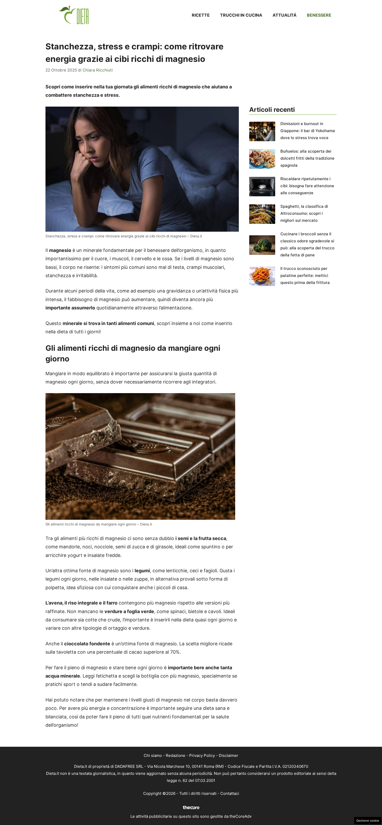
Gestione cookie (367, 820)
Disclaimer (228, 755)
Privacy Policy (202, 755)
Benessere (319, 15)
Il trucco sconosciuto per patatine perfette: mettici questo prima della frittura (305, 275)
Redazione (175, 755)
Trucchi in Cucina (241, 15)
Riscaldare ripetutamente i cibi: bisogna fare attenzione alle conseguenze (307, 185)
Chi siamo (153, 755)
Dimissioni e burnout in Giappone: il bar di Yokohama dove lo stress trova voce (307, 130)
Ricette (201, 15)
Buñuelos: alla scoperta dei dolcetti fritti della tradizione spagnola (307, 158)
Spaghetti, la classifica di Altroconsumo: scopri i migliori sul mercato (304, 213)
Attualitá (285, 15)
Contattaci (229, 793)
